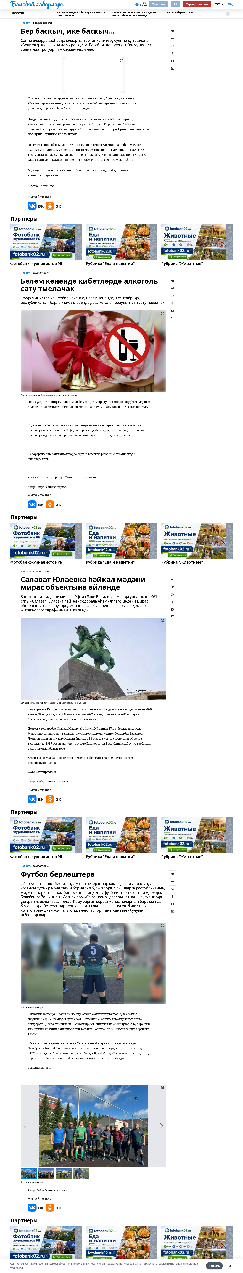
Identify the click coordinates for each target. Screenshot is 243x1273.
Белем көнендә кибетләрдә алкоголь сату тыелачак (81, 14)
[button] (161, 1126)
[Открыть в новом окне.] (36, 206)
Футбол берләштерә (180, 12)
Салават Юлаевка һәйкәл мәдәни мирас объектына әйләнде (134, 14)
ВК (175, 4)
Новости (17, 13)
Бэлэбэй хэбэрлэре (36, 4)
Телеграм (158, 4)
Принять (214, 1265)
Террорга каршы (197, 4)
